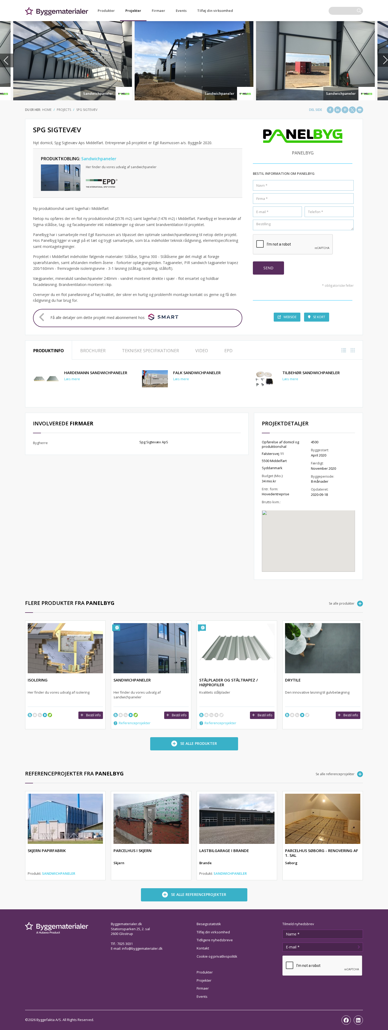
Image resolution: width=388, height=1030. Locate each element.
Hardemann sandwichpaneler (95, 372)
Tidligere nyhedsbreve (215, 940)
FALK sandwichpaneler (197, 372)
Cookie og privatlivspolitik (217, 956)
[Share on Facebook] (330, 109)
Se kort (319, 317)
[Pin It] (345, 109)
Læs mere (72, 379)
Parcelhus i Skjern (132, 850)
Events (181, 10)
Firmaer (158, 10)
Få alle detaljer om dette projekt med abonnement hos (97, 317)
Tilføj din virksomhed (215, 10)
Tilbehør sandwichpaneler (311, 372)
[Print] (359, 109)
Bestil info (93, 715)
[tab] (48, 350)
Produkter (106, 10)
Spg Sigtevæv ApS (153, 442)
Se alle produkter (341, 603)
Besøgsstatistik (209, 923)
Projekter (133, 10)
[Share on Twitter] (352, 109)
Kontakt (203, 948)
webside (289, 317)
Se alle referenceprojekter (335, 774)
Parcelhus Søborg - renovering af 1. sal (321, 853)
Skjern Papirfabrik (47, 850)
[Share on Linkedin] (337, 109)
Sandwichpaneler (98, 93)
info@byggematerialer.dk (142, 948)
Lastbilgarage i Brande (224, 850)
